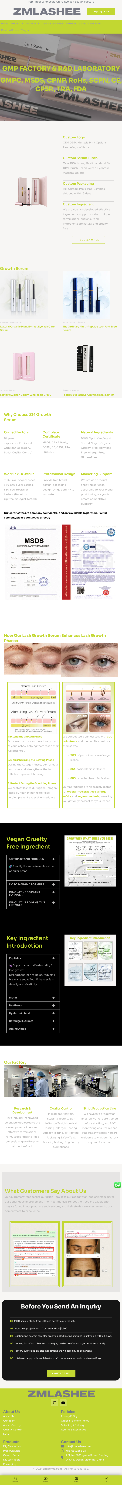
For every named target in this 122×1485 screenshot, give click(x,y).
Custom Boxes (10, 30)
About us (31, 23)
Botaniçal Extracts (21, 1021)
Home (4, 23)
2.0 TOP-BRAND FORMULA (26, 884)
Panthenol (15, 1005)
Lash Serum (95, 23)
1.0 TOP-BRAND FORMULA (26, 859)
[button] (8, 562)
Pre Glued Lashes (76, 23)
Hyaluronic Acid (19, 1013)
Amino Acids (17, 1028)
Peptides (15, 958)
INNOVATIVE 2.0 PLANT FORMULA (24, 893)
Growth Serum (14, 268)
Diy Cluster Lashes (53, 23)
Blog (23, 30)
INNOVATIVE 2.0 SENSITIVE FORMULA (27, 904)
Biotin (13, 997)
